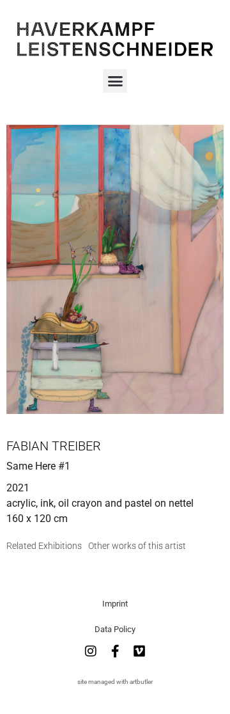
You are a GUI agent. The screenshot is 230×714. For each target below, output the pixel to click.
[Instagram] (91, 651)
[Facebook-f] (115, 651)
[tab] (44, 546)
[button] (115, 81)
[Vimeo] (139, 651)
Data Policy (115, 629)
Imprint (115, 603)
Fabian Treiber (53, 446)
